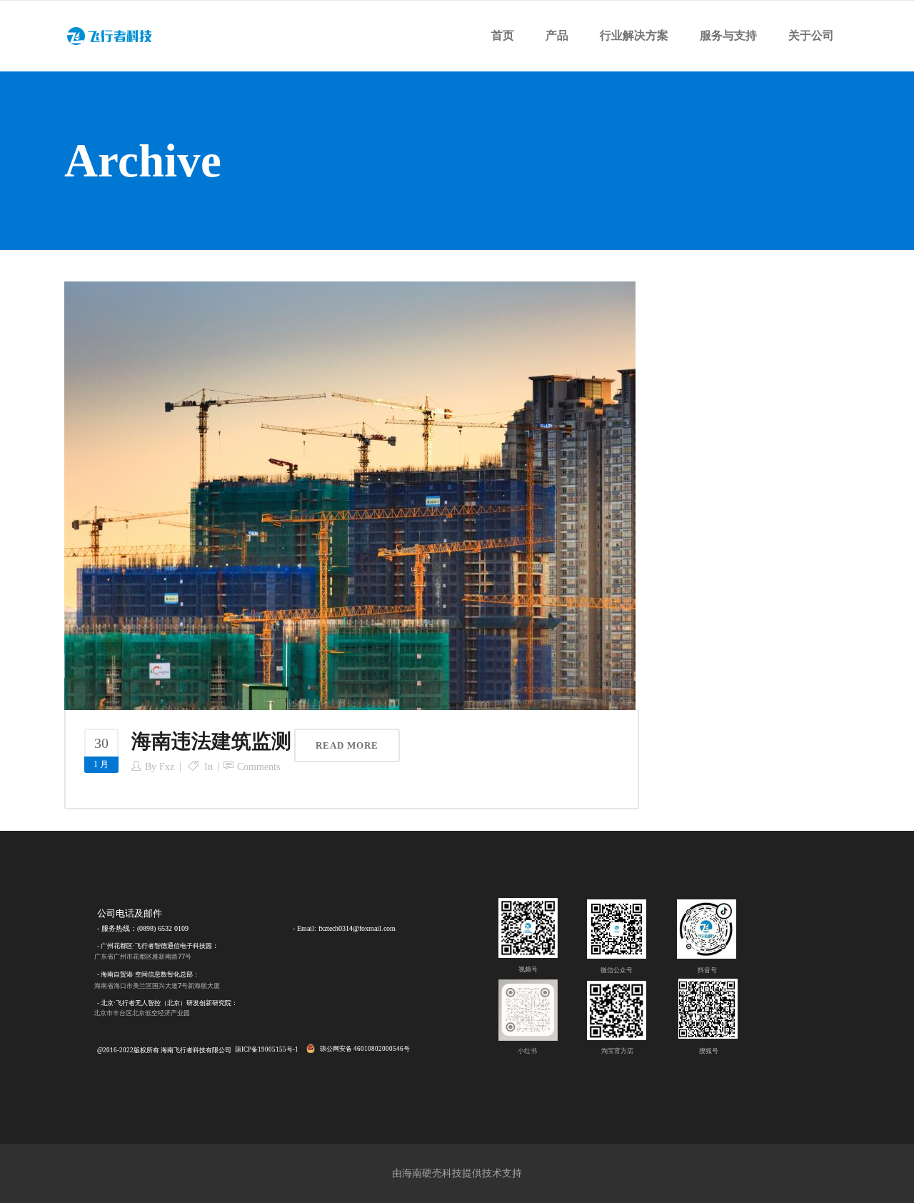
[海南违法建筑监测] (350, 494)
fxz (166, 767)
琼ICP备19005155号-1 (266, 1049)
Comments (258, 767)
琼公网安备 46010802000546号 (365, 1048)
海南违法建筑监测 (211, 741)
